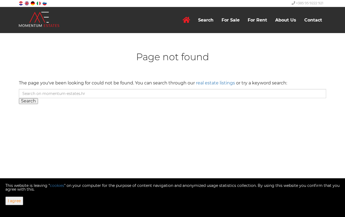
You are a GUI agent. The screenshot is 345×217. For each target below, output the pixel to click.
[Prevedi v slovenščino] (45, 3)
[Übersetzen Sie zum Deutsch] (33, 3)
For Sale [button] (231, 20)
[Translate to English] (27, 3)
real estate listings (215, 83)
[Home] (186, 20)
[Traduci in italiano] (39, 3)
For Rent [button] (257, 20)
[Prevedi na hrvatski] (21, 3)
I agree (14, 200)
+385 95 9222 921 (309, 3)
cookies (57, 185)
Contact (313, 20)
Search (205, 20)
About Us (285, 20)
